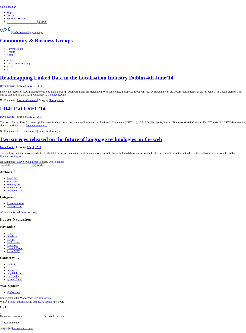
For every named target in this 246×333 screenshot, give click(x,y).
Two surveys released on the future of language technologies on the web (81, 139)
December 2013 (15, 190)
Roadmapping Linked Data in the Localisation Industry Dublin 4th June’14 (86, 78)
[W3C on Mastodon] (13, 292)
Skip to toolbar (8, 6)
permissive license (42, 301)
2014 (9, 66)
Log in (4, 328)
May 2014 (12, 181)
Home (10, 60)
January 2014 (14, 187)
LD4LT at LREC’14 (23, 108)
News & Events (15, 248)
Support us (12, 270)
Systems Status (14, 279)
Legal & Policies (15, 273)
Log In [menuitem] (10, 15)
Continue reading (58, 94)
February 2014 (14, 184)
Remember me (11, 322)
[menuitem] (126, 22)
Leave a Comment (27, 100)
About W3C (13, 251)
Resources (12, 245)
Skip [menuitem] (9, 12)
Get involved (13, 242)
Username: (5, 316)
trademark (22, 301)
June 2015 (12, 178)
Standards (12, 236)
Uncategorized (56, 100)
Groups (11, 239)
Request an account (22, 328)
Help (9, 267)
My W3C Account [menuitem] (16, 18)
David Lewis (7, 86)
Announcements (15, 203)
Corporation (13, 276)
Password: (49, 316)
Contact (11, 264)
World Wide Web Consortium (35, 298)
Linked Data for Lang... (19, 63)
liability (12, 301)
